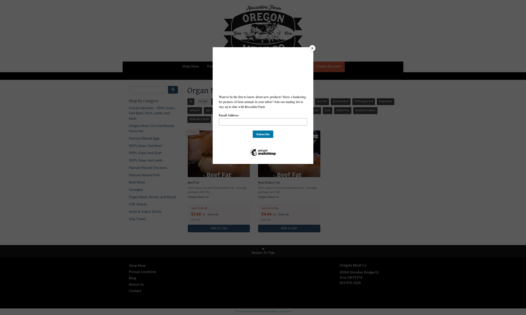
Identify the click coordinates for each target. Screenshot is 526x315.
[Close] (312, 48)
